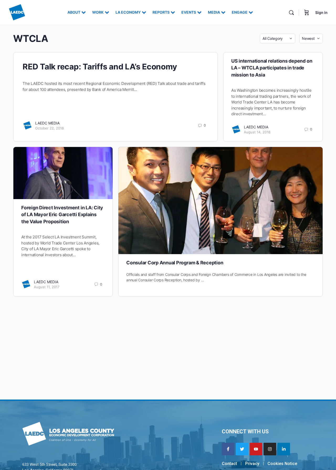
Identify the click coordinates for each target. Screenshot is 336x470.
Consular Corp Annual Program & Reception (174, 262)
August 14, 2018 (257, 132)
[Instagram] (270, 449)
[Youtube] (256, 449)
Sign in (321, 12)
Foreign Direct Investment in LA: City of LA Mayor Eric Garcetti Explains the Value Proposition (62, 214)
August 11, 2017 (46, 287)
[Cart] (306, 12)
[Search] (291, 12)
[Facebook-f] (228, 449)
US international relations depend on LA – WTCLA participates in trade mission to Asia (271, 68)
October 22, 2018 (49, 128)
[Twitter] (242, 449)
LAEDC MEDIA (47, 123)
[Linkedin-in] (283, 449)
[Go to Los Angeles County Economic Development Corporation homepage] (17, 12)
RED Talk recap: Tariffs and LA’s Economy (100, 66)
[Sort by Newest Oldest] (311, 38)
